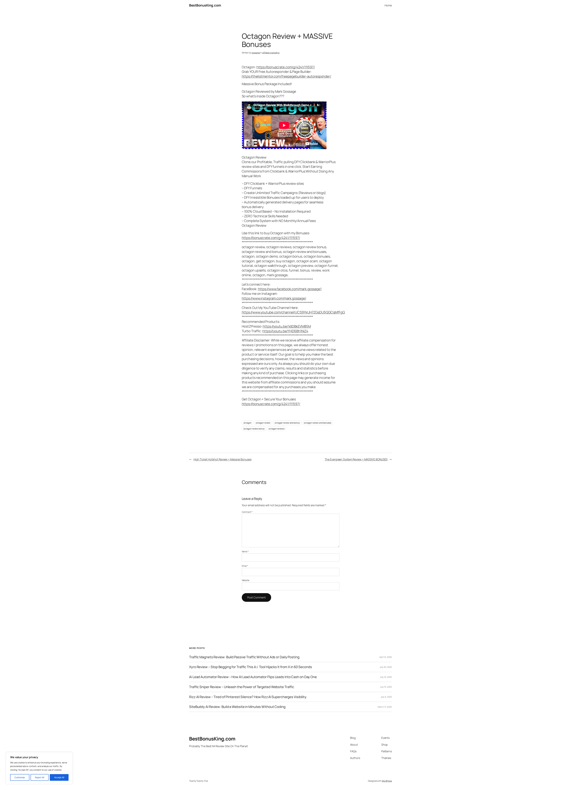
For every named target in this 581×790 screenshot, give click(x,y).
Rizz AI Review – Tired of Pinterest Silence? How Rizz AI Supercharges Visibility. (248, 697)
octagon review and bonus (287, 422)
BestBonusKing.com (205, 5)
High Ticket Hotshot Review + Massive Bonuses (222, 459)
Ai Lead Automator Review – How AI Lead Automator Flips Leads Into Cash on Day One (253, 677)
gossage (256, 52)
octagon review (263, 422)
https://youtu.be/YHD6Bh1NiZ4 (285, 331)
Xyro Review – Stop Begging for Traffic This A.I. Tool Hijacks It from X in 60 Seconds (250, 667)
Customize (20, 777)
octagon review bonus (253, 428)
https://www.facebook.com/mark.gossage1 (290, 289)
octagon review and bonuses (317, 422)
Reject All (39, 777)
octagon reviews (276, 428)
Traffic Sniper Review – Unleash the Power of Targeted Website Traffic (241, 687)
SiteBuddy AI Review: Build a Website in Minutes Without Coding (237, 707)
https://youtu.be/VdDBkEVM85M (287, 326)
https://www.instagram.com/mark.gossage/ (274, 298)
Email (245, 565)
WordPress (387, 780)
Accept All (59, 777)
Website (245, 580)
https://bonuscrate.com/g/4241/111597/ (285, 67)
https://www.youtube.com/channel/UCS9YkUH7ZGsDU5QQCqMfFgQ (293, 312)
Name (245, 551)
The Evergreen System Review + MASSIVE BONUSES (356, 459)
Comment (247, 511)
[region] (39, 768)
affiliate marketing (270, 52)
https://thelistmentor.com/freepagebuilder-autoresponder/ (286, 76)
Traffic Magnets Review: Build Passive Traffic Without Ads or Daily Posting (244, 657)
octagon (247, 422)
